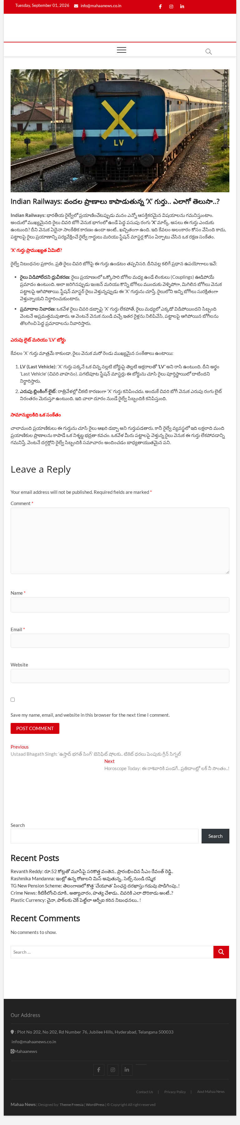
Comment (22, 503)
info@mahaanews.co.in (100, 5)
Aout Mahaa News (211, 1091)
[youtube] (141, 1064)
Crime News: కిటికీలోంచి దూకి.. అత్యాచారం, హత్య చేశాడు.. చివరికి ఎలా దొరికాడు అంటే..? (92, 893)
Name (18, 593)
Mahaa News (23, 1104)
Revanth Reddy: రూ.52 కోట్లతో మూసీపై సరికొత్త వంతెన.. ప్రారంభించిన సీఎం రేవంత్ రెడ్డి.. (92, 871)
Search (18, 825)
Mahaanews (25, 1051)
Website (19, 664)
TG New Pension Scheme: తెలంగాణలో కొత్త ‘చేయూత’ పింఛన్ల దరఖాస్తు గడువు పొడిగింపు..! (95, 885)
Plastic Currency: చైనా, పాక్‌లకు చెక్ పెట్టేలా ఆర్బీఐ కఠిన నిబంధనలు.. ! (76, 900)
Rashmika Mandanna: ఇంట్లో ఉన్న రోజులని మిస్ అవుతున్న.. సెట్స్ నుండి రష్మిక (83, 878)
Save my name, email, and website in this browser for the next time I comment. (90, 715)
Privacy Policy (175, 1092)
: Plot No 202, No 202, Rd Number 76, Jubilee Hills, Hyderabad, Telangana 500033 (93, 1031)
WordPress (95, 1104)
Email (18, 629)
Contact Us (144, 1092)
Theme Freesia (71, 1104)
